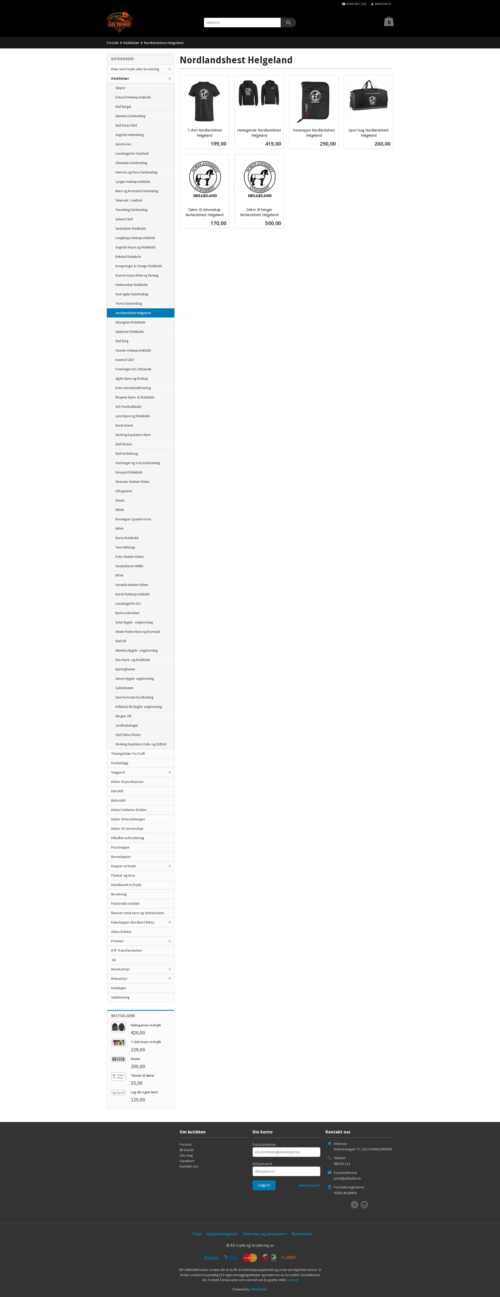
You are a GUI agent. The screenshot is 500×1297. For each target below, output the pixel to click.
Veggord (118, 772)
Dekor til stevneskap (127, 828)
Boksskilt (118, 800)
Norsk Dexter (124, 425)
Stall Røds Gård (126, 125)
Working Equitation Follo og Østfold (140, 744)
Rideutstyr (119, 978)
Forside (113, 42)
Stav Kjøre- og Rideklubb (132, 660)
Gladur (120, 500)
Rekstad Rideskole (128, 256)
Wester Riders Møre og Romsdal (137, 631)
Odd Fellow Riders (128, 735)
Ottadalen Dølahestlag (131, 163)
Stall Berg (121, 341)
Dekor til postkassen (127, 781)
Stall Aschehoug (126, 453)
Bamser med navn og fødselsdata (137, 913)
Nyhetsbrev (302, 1233)
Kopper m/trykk (123, 866)
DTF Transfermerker (126, 950)
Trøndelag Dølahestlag (131, 210)
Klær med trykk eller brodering (135, 69)
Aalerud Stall (124, 219)
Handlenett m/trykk (126, 884)
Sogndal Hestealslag (129, 135)
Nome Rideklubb (127, 538)
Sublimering (120, 997)
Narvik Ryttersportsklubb (132, 594)
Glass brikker (121, 931)
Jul (113, 959)
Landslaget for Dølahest (132, 153)
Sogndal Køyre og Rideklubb (135, 247)
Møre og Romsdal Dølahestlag (136, 191)
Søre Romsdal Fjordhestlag (134, 697)
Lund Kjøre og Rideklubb (132, 416)
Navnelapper (121, 856)
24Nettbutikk (258, 1289)
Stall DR (120, 641)
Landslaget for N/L (128, 603)
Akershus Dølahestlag (130, 116)
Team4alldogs (125, 547)
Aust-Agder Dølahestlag (131, 294)
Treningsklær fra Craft (128, 753)
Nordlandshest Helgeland (133, 313)
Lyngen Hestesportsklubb (132, 181)
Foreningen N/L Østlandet (133, 369)
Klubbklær (120, 78)
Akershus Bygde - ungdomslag (136, 650)
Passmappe (120, 847)
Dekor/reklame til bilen (129, 809)
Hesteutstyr (120, 969)
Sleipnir (120, 88)
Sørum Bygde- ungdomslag (134, 678)
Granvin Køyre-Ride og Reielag (136, 275)
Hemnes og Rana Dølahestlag (136, 172)
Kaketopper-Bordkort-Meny (132, 922)
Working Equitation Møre (133, 435)
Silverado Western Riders (132, 481)
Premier (117, 941)
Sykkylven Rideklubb (129, 331)
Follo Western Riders (129, 556)
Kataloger (119, 988)
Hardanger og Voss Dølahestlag (137, 463)
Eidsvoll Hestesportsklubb (133, 97)
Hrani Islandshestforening (133, 388)
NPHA (119, 575)
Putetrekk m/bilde (125, 903)
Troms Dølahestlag (128, 303)
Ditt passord (262, 1163)
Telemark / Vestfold (128, 200)
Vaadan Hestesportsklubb (133, 350)
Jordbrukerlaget (126, 725)
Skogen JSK (123, 716)
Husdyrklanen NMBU (129, 566)
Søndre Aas (123, 144)
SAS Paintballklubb (128, 406)
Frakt (197, 1233)
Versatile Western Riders (131, 585)
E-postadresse (264, 1144)
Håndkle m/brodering (127, 837)
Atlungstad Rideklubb (130, 322)
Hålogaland (123, 491)
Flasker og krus (123, 875)
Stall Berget (123, 106)
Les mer (292, 1280)
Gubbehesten (124, 688)
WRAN (119, 510)
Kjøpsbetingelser (222, 1233)
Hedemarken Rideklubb (131, 285)
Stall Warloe (123, 444)
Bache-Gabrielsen (127, 613)
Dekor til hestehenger (128, 819)
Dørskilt (117, 791)
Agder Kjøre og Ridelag (131, 378)
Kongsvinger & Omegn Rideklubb (138, 266)
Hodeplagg (119, 762)
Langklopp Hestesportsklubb (135, 238)
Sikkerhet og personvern (265, 1233)
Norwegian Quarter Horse (133, 519)
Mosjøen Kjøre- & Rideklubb (134, 397)
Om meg (186, 1155)
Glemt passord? (309, 1185)
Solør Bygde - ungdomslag (134, 622)
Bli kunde (187, 1150)
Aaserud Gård (124, 360)
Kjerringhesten (125, 669)
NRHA (119, 528)
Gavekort (187, 1160)
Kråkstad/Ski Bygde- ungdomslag (138, 706)
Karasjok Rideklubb (128, 472)
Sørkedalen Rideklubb (130, 228)
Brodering (119, 894)
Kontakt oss (189, 1166)
